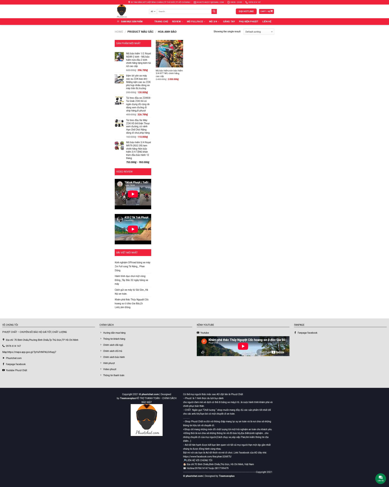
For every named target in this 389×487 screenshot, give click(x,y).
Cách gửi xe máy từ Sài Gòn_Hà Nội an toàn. (131, 291)
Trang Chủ (161, 21)
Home (119, 31)
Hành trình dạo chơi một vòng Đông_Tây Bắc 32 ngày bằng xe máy (131, 280)
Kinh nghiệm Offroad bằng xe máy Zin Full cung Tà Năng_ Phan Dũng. (132, 266)
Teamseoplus (128, 398)
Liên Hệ (266, 21)
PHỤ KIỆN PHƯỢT (248, 21)
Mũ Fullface (195, 21)
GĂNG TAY (229, 21)
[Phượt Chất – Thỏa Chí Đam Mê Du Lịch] (130, 11)
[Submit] (214, 11)
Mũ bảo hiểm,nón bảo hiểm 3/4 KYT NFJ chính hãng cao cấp (169, 73)
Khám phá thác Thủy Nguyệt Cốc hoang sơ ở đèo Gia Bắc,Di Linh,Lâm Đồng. (132, 303)
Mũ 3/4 (213, 21)
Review (176, 21)
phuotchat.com (150, 394)
